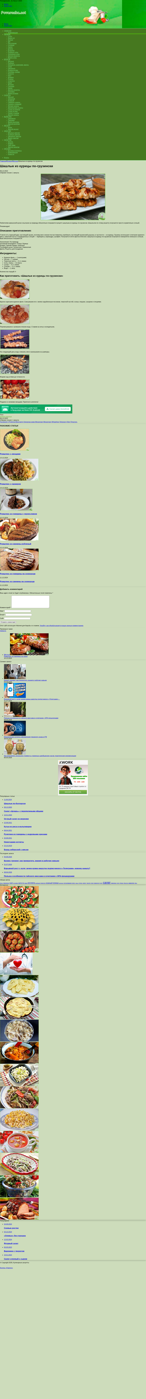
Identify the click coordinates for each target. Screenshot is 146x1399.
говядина (6, 883)
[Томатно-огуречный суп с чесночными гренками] (19, 1152)
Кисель (10, 142)
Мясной (11, 97)
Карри (10, 88)
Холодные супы (14, 54)
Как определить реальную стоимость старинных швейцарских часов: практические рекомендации (40, 756)
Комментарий (5, 607)
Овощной (11, 99)
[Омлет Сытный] (19, 1018)
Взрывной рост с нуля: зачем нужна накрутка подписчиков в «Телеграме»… (32, 699)
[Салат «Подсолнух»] (19, 929)
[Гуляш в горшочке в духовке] (19, 1063)
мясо (73, 883)
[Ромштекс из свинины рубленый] (19, 540)
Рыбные (11, 63)
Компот (10, 143)
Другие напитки (13, 147)
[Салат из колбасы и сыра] (19, 1174)
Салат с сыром (13, 113)
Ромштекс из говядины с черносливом (18, 514)
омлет (84, 883)
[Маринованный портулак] (19, 1197)
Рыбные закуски (14, 134)
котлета (31, 883)
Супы (10, 36)
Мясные (11, 61)
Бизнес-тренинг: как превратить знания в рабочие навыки (25, 680)
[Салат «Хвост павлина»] (19, 907)
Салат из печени (14, 109)
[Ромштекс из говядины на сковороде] (19, 570)
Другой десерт (13, 129)
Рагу (9, 75)
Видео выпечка (13, 122)
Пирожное (12, 118)
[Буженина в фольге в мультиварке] (19, 1219)
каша (25, 883)
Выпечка (8, 117)
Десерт (7, 126)
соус (118, 883)
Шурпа (10, 49)
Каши (10, 83)
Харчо (10, 47)
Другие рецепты (14, 56)
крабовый (37, 883)
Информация (13, 32)
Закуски (7, 131)
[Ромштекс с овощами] (14, 450)
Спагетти (11, 81)
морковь (61, 883)
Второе (7, 59)
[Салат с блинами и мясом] (19, 1130)
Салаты (7, 95)
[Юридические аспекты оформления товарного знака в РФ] (15, 735)
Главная (3, 161)
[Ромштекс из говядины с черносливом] (16, 510)
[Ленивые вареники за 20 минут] (19, 996)
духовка (15, 883)
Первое (7, 34)
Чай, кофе (11, 145)
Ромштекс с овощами (10, 454)
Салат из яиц (13, 111)
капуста (21, 883)
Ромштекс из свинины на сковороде (17, 581)
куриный (49, 883)
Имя (2, 611)
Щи (9, 41)
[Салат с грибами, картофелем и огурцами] (19, 1085)
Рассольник (12, 43)
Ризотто (11, 74)
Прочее (7, 149)
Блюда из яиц (13, 70)
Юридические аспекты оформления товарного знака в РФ (25, 737)
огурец (80, 883)
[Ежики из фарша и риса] (19, 952)
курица (2, 416)
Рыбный (11, 100)
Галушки (11, 86)
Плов (10, 66)
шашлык (8, 416)
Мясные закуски (14, 133)
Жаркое (11, 77)
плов (92, 883)
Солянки (11, 45)
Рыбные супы (13, 52)
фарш (121, 883)
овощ (76, 883)
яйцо (136, 883)
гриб (11, 883)
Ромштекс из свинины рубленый (15, 544)
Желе (10, 127)
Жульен (11, 84)
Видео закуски (13, 138)
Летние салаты (13, 106)
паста (88, 883)
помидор (96, 883)
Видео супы (12, 58)
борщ (1, 883)
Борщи (10, 40)
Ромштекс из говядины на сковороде (17, 574)
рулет (101, 883)
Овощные (11, 68)
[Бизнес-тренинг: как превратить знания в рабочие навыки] (15, 678)
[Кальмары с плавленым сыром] (19, 1041)
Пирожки (11, 120)
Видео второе (13, 93)
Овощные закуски (14, 136)
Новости (11, 154)
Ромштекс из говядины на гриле (16, 656)
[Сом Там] (19, 1108)
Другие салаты (13, 115)
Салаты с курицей (14, 104)
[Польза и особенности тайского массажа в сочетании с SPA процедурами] (15, 716)
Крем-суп (11, 38)
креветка (43, 883)
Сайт (2, 618)
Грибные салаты (14, 102)
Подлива (11, 92)
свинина (113, 883)
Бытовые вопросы (15, 151)
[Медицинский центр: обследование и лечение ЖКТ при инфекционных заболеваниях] (16, 974)
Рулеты (10, 79)
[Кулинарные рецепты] (13, 20)
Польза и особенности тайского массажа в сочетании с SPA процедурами (31, 718)
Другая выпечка (14, 124)
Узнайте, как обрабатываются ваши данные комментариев (61, 625)
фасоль (126, 883)
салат (107, 882)
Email (2, 615)
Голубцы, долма (14, 72)
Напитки (8, 140)
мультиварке (68, 883)
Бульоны (11, 50)
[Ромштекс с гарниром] (19, 480)
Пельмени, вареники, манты (18, 65)
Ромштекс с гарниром (10, 484)
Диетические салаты (15, 108)
